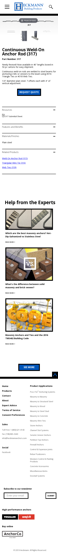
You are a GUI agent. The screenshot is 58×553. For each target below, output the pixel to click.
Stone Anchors (36, 425)
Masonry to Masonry (38, 396)
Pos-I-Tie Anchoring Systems (42, 392)
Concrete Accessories (39, 466)
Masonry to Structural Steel (41, 401)
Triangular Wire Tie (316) (14, 162)
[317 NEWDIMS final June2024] (47, 31)
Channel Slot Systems (39, 430)
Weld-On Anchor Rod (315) (15, 158)
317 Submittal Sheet (13, 116)
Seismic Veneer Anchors (40, 435)
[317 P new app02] (35, 36)
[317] (11, 31)
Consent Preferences (13, 415)
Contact (6, 395)
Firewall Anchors (37, 444)
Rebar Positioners (38, 454)
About (5, 400)
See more (29, 367)
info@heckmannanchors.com (14, 438)
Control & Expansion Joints (41, 449)
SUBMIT (50, 495)
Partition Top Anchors (39, 440)
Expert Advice (9, 405)
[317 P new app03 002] (23, 36)
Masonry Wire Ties (38, 420)
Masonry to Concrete (39, 416)
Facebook (6, 452)
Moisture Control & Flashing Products (41, 460)
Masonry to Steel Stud (39, 411)
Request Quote (29, 92)
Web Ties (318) (9, 167)
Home (5, 386)
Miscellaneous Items (38, 471)
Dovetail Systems (37, 476)
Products (7, 390)
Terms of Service (11, 410)
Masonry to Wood (37, 406)
